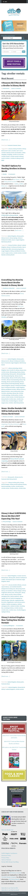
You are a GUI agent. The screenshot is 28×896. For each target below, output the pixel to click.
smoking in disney (9, 608)
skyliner (3, 604)
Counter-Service (21, 575)
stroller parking (5, 395)
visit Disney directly (14, 879)
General (15, 145)
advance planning (13, 368)
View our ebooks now (7, 830)
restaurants (16, 424)
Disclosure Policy (6, 855)
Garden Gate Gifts (6, 249)
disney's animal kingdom (8, 689)
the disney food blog (14, 9)
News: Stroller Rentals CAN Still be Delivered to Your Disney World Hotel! (13, 411)
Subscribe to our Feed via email (10, 890)
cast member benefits (15, 586)
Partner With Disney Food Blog (10, 862)
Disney (19, 372)
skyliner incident (14, 606)
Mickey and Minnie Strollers (17, 251)
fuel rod (8, 598)
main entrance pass (19, 602)
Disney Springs (14, 238)
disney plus (18, 592)
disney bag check (20, 588)
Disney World (21, 687)
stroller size (20, 399)
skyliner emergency (11, 604)
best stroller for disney (13, 370)
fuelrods (12, 600)
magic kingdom (20, 240)
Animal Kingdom (12, 236)
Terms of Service (6, 860)
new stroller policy (16, 391)
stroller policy (14, 395)
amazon (10, 148)
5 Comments (19, 625)
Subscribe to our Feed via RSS (9, 888)
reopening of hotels (6, 424)
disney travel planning (13, 379)
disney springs (5, 378)
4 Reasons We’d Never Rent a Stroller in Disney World (13, 84)
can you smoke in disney (14, 585)
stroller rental (5, 488)
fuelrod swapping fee (16, 598)
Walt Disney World (6, 242)
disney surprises (14, 596)
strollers (7, 158)
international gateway (18, 249)
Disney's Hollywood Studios (14, 247)
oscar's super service (7, 253)
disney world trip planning (12, 383)
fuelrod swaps (5, 600)
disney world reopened (16, 484)
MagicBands (10, 602)
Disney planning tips (8, 376)
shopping (9, 154)
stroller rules (12, 399)
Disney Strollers (17, 148)
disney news (11, 592)
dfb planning (13, 372)
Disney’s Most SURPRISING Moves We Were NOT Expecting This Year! (13, 516)
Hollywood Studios (10, 387)
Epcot (13, 240)
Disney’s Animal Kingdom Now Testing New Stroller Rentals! (13, 620)
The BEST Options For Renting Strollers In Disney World (13, 168)
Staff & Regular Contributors (9, 853)
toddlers (21, 184)
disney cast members (7, 590)
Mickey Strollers (21, 389)
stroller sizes (5, 401)
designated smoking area (8, 588)
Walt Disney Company (15, 873)
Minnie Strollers (5, 391)
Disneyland (9, 579)
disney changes (17, 590)
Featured (10, 145)
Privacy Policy (5, 857)
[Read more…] (5, 140)
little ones (4, 186)
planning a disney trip (12, 393)
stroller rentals (5, 156)
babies (16, 184)
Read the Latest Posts (8, 36)
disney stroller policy (15, 378)
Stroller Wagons (13, 401)
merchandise (17, 152)
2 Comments (11, 174)
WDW (2, 160)
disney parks (20, 236)
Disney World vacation (10, 181)
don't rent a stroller (10, 150)
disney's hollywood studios (17, 361)
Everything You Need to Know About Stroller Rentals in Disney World (12, 282)
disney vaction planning (13, 381)
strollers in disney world (16, 158)
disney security (9, 594)
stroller (21, 393)
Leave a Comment (16, 88)
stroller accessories (18, 154)
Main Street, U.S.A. (18, 179)
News (19, 145)
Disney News (4, 577)
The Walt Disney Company (8, 877)
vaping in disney (5, 612)
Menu (6, 1)
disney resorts (5, 238)
